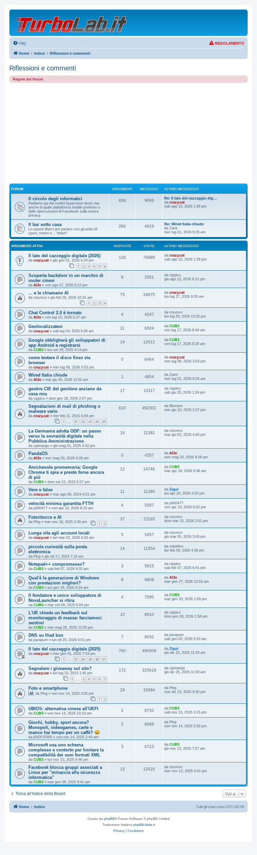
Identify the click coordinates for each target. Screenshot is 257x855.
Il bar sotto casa (45, 224)
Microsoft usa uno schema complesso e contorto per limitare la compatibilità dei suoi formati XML (66, 749)
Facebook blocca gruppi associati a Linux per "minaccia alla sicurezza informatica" (65, 772)
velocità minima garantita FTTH (60, 503)
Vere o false (40, 489)
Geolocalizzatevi (45, 326)
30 (97, 659)
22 (83, 421)
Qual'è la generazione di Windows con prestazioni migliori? (63, 580)
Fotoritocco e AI (45, 517)
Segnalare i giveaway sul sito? (60, 668)
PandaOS (38, 453)
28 (83, 659)
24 (97, 421)
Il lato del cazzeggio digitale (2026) (64, 255)
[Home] (72, 22)
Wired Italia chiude (47, 375)
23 (90, 421)
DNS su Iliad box (45, 635)
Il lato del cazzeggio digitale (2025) (64, 648)
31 (104, 659)
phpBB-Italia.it (144, 824)
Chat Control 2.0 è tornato (55, 312)
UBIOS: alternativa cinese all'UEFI (63, 708)
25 (104, 421)
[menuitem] (19, 43)
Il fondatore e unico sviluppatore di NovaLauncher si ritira (64, 598)
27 (76, 659)
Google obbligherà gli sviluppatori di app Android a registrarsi (66, 343)
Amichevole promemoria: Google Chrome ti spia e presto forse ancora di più (66, 472)
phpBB (109, 818)
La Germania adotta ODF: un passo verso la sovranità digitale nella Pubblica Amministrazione (64, 436)
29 (90, 659)
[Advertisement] (128, 133)
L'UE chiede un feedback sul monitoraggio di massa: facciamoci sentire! (65, 617)
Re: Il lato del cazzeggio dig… (190, 198)
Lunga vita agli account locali (59, 532)
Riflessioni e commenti (42, 68)
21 (76, 421)
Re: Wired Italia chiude (184, 224)
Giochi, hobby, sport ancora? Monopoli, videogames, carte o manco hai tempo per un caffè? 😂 (64, 727)
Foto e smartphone (48, 688)
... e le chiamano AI (48, 292)
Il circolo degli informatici (55, 198)
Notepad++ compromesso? (56, 564)
